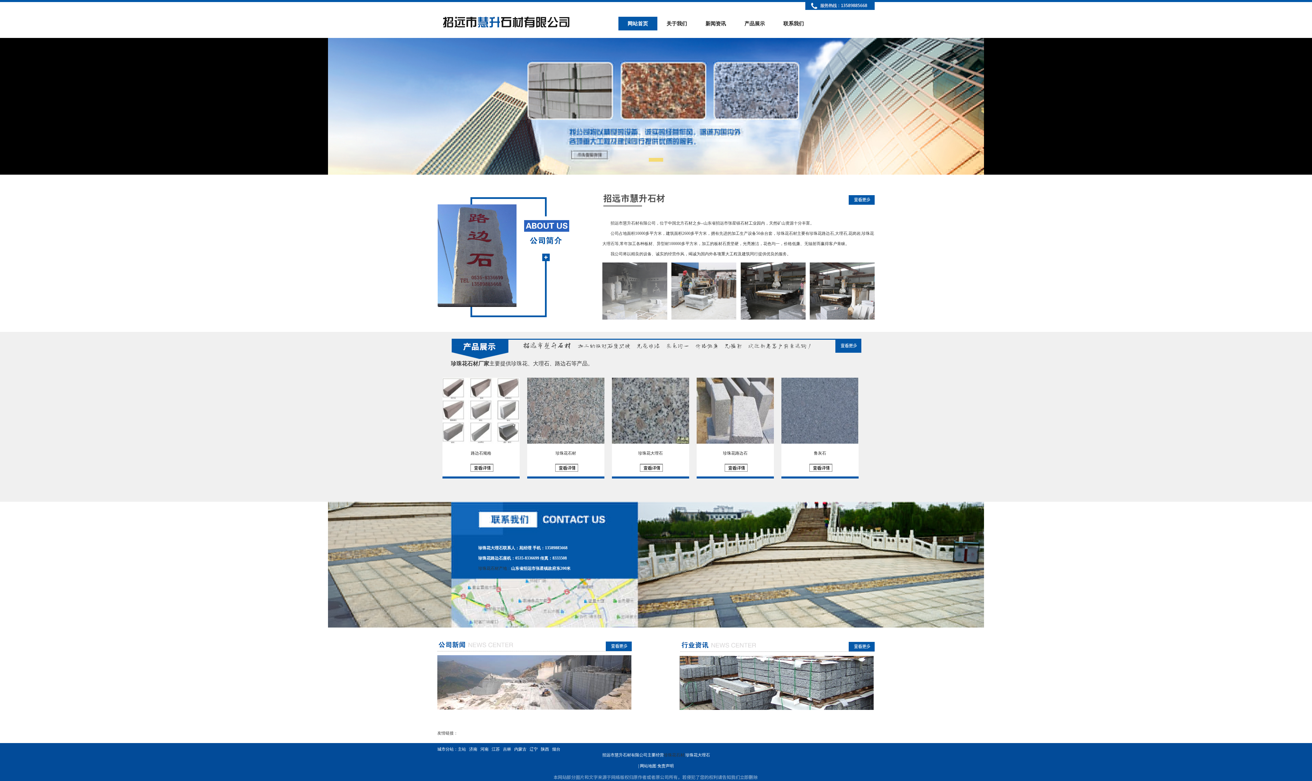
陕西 (545, 749)
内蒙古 (520, 749)
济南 (473, 749)
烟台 (556, 749)
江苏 (496, 749)
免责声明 (665, 766)
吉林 (507, 749)
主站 (462, 749)
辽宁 (534, 749)
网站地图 (648, 766)
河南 (484, 749)
